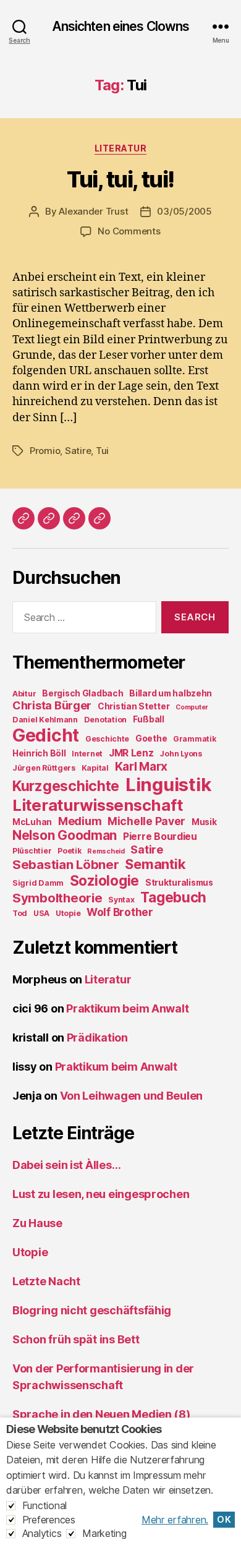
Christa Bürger (51, 705)
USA (41, 913)
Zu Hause (37, 1223)
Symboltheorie (57, 897)
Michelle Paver (146, 821)
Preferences (48, 1519)
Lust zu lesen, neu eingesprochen (100, 1194)
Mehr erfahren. (175, 1519)
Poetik (69, 850)
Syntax (121, 899)
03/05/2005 (184, 211)
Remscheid (106, 851)
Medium (79, 821)
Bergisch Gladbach (82, 693)
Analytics (42, 1533)
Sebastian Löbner (65, 864)
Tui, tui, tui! (120, 179)
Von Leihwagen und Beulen (131, 1095)
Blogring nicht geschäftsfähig (91, 1310)
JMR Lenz (131, 753)
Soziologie (104, 880)
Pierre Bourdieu (160, 836)
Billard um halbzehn (170, 693)
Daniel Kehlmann (45, 719)
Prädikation (97, 1037)
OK (224, 1519)
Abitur (24, 693)
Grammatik (194, 738)
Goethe (151, 738)
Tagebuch (173, 897)
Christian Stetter (133, 706)
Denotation (105, 719)
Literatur (121, 148)
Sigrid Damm (38, 883)
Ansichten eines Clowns (121, 26)
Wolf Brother (120, 911)
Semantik (155, 864)
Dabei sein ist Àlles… (66, 1164)
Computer (191, 707)
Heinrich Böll (39, 753)
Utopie (68, 913)
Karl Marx (141, 766)
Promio (45, 450)
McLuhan (32, 822)
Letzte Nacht (46, 1281)
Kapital (95, 767)
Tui (102, 450)
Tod (19, 913)
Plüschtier (31, 850)
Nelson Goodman (64, 835)
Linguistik (168, 784)
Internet (87, 753)
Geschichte (107, 738)
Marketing (104, 1533)
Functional (44, 1505)
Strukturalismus (179, 883)
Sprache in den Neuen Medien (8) (101, 1414)
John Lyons (180, 753)
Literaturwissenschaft (97, 805)
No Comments (129, 231)
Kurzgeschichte (65, 786)
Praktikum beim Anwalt (127, 1008)
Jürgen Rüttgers (43, 767)
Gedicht (45, 735)
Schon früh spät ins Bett (76, 1339)
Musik (204, 822)
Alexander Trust (93, 211)
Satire (78, 450)
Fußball (148, 719)
